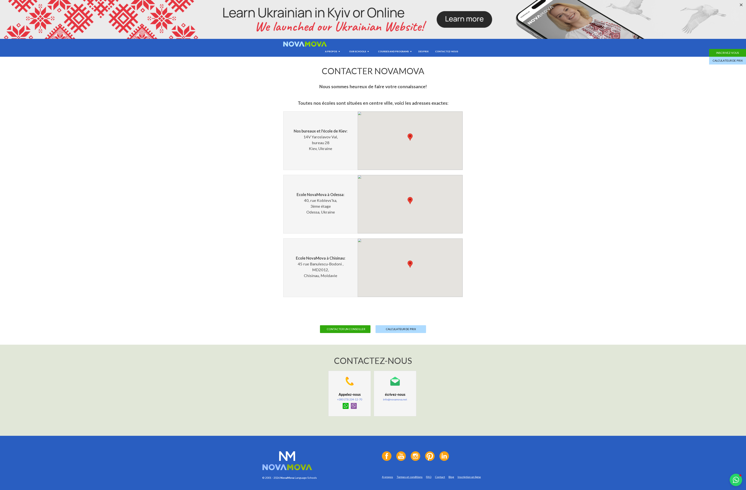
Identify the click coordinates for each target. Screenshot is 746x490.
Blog (451, 477)
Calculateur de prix (728, 60)
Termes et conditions (410, 477)
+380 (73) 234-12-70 (349, 399)
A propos (387, 477)
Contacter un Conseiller (346, 329)
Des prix (423, 51)
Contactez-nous (446, 51)
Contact (440, 477)
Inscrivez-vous (727, 52)
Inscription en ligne (469, 477)
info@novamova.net (395, 399)
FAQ (428, 477)
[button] (736, 480)
